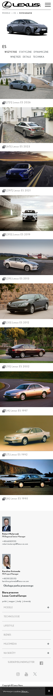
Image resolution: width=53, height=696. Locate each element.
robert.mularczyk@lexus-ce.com (15, 544)
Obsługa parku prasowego (18, 585)
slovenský (27, 601)
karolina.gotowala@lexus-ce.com (15, 581)
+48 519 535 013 (9, 579)
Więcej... (25, 691)
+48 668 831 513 (9, 541)
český (19, 601)
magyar (12, 601)
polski (4, 601)
